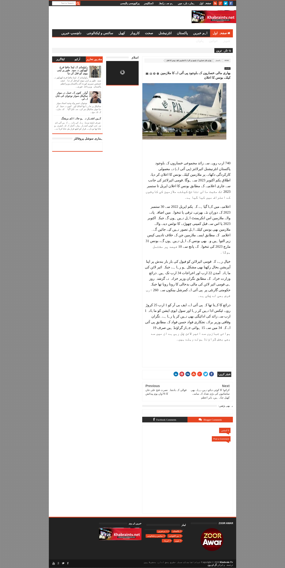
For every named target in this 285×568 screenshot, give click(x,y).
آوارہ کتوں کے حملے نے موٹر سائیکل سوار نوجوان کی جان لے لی (72, 95)
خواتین (213, 41)
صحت (149, 33)
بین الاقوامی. (174, 536)
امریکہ (166, 541)
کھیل (121, 33)
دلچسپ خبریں (71, 33)
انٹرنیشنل (165, 33)
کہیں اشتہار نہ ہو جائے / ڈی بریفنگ (81, 118)
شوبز (226, 41)
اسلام (135, 57)
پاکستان (182, 33)
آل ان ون (212, 565)
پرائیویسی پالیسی (130, 3)
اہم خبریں (200, 33)
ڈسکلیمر (148, 3)
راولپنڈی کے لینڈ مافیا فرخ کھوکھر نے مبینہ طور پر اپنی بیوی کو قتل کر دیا (72, 70)
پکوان (200, 41)
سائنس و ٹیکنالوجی (100, 33)
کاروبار (135, 33)
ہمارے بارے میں (186, 3)
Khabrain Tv (226, 562)
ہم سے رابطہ (165, 3)
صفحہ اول (205, 3)
